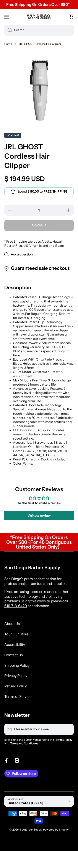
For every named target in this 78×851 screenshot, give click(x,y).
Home (8, 43)
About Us (12, 623)
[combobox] (39, 30)
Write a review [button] (39, 515)
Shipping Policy (17, 665)
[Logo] (39, 17)
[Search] (8, 30)
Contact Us (13, 655)
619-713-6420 (15, 606)
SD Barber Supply (31, 829)
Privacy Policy (15, 675)
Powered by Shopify (56, 829)
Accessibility (14, 644)
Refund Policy (15, 686)
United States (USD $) (25, 803)
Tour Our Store (16, 634)
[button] (71, 17)
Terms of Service (17, 696)
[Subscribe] (68, 729)
